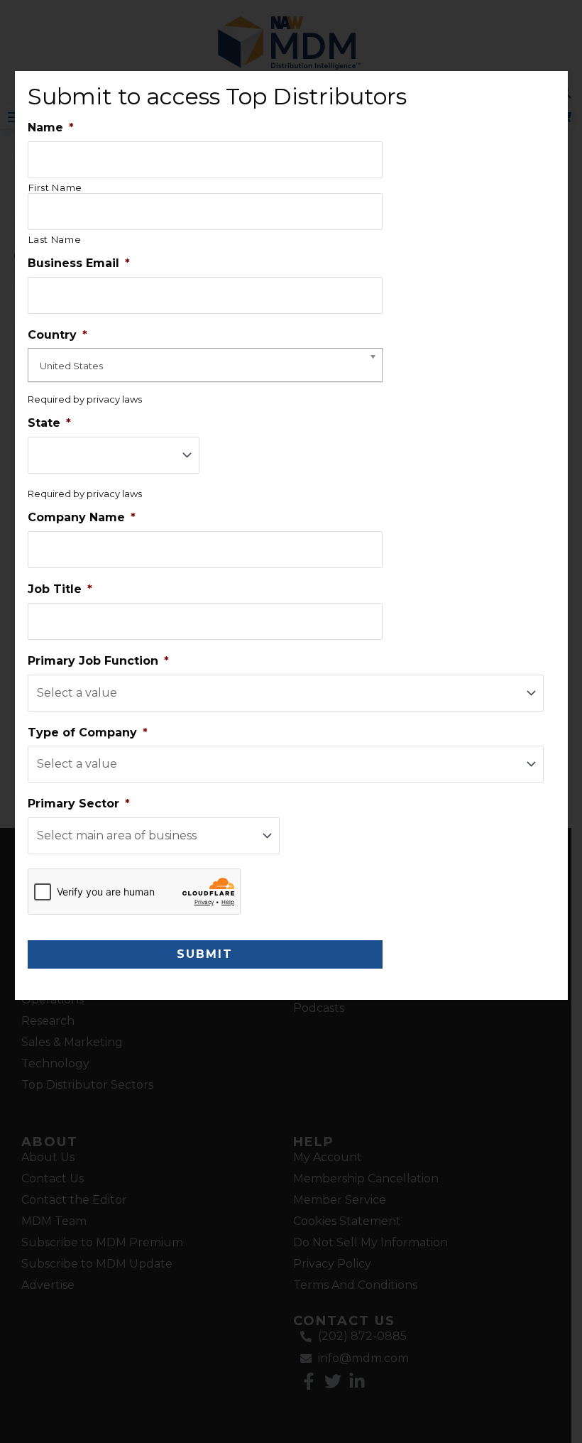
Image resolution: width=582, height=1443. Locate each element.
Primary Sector (79, 803)
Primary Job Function (98, 661)
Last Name (55, 239)
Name (51, 127)
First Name (55, 187)
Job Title (60, 589)
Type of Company (88, 732)
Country (57, 335)
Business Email (79, 263)
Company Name (82, 517)
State (49, 423)
